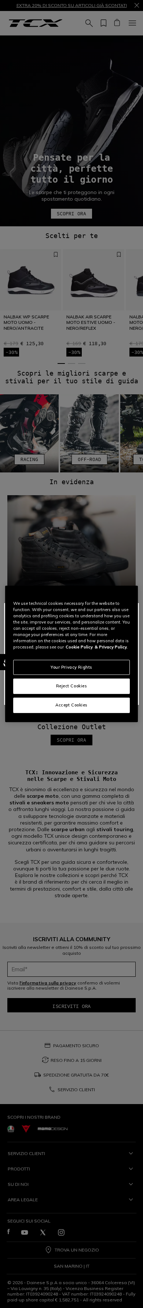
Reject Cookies (71, 685)
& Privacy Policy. (111, 647)
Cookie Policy (79, 647)
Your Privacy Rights (71, 666)
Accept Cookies (71, 705)
